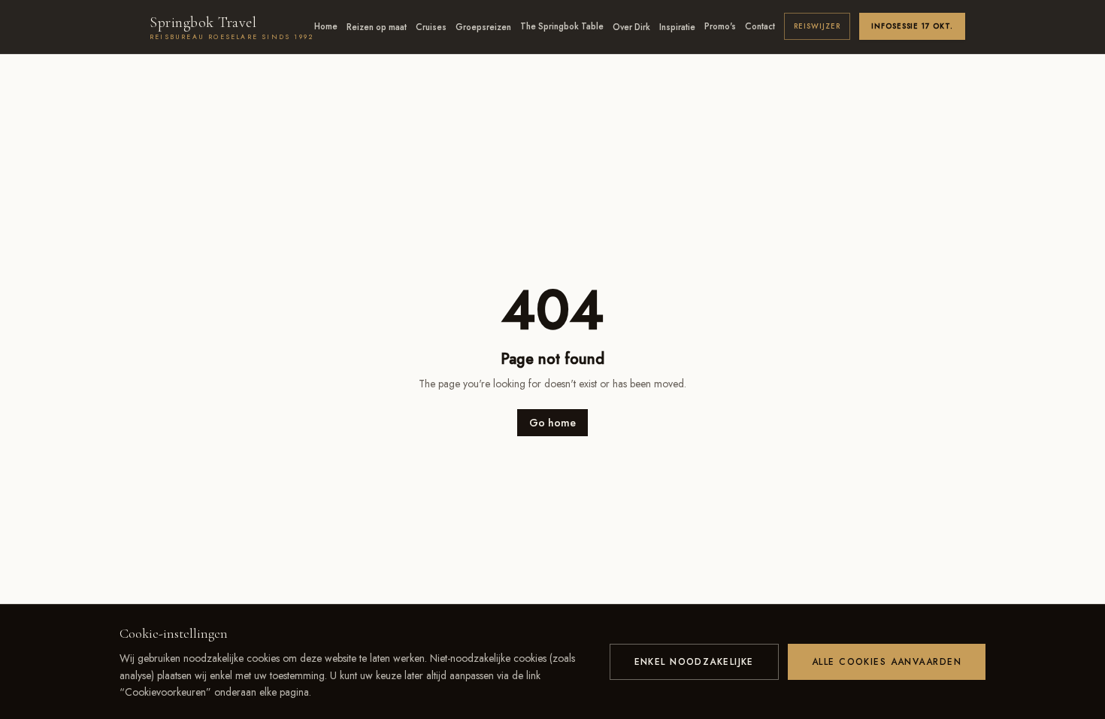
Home (326, 26)
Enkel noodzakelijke (694, 662)
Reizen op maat (377, 27)
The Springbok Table (562, 26)
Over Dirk (631, 27)
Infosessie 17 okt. (912, 26)
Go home (552, 422)
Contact (760, 26)
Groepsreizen (483, 27)
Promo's (720, 26)
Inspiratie (677, 27)
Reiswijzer (817, 26)
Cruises (431, 27)
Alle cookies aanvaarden (886, 662)
